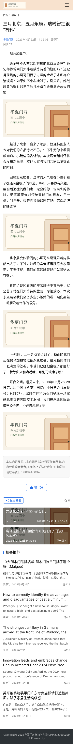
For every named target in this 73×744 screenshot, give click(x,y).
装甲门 (55, 39)
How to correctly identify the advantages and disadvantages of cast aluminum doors (36, 597)
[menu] (66, 5)
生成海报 (15, 500)
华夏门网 (8, 39)
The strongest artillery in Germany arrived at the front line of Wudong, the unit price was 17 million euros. (35, 630)
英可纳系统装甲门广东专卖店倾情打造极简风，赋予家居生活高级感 (36, 695)
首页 (5, 15)
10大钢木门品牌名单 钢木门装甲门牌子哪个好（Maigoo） (36, 564)
